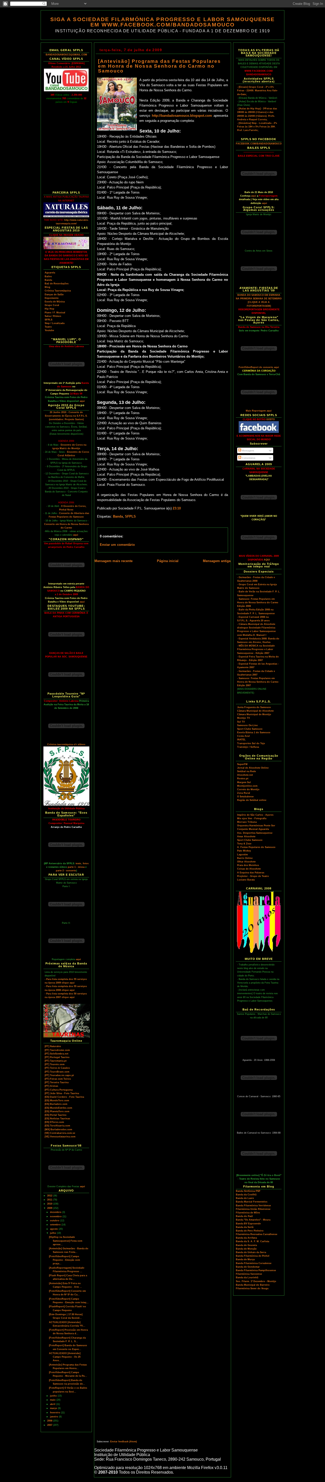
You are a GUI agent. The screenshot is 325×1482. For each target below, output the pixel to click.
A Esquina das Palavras (250, 872)
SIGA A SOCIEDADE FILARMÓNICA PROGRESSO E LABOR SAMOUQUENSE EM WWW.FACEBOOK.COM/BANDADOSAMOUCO (162, 21)
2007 (50, 1425)
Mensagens (247, 450)
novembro (56, 1216)
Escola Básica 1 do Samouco (253, 732)
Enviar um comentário (117, 545)
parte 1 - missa (76, 867)
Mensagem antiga (217, 561)
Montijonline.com (247, 786)
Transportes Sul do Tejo (251, 743)
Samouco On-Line (247, 725)
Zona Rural (243, 793)
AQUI (267, 560)
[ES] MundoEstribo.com (58, 1108)
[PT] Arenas (51, 1086)
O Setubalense (245, 796)
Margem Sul (244, 782)
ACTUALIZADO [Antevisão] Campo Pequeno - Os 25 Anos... (64, 1357)
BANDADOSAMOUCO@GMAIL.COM (66, 54)
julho (53, 1233)
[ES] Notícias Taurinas (57, 1118)
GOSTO (270, 419)
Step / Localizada (54, 323)
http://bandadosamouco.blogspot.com (182, 116)
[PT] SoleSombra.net (56, 1053)
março (54, 1408)
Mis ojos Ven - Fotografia (251, 818)
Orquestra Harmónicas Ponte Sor (256, 825)
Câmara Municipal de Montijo (254, 714)
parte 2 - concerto (66, 870)
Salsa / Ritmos (53, 316)
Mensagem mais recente (113, 561)
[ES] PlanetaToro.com (57, 1111)
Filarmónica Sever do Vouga (252, 1288)
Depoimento (52, 298)
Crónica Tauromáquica (58, 290)
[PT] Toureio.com (54, 1064)
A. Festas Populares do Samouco (256, 847)
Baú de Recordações (57, 283)
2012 (50, 1195)
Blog (47, 287)
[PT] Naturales (53, 1046)
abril (53, 1404)
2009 (50, 1208)
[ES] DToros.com (54, 1122)
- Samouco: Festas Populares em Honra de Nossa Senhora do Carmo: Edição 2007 (258, 682)
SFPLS (48, 319)
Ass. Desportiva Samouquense (254, 833)
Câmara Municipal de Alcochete (255, 711)
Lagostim (242, 854)
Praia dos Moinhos (248, 865)
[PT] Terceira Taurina (57, 1082)
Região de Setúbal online (251, 800)
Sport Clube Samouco (250, 729)
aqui (82, 401)
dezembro (56, 1212)
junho (54, 1396)
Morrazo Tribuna (247, 822)
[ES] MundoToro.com (57, 1100)
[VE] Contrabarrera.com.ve (60, 1133)
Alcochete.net (245, 775)
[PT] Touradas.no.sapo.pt (59, 1075)
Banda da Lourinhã (247, 1277)
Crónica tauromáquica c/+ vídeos (66, 744)
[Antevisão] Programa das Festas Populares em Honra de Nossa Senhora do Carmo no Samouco (159, 66)
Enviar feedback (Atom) (123, 1441)
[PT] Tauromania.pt (56, 1061)
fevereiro (55, 1412)
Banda (48, 280)
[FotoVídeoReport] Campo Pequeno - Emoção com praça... (64, 1260)
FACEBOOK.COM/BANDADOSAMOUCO (259, 143)
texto (78, 863)
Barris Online (245, 858)
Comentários (248, 458)
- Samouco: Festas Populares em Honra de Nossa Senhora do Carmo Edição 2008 (257, 602)
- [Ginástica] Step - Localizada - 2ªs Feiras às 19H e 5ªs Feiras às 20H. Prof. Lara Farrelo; (257, 126)
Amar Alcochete (246, 836)
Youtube (49, 330)
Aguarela (50, 272)
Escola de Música (55, 301)
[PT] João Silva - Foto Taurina (62, 1093)
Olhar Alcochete (246, 861)
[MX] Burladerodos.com (58, 1129)
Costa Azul (243, 736)
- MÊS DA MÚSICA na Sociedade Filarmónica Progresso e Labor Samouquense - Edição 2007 (256, 649)
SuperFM (242, 764)
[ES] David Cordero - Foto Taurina (64, 1097)
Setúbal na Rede (246, 771)
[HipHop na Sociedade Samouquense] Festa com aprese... (65, 1240)
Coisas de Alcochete (249, 869)
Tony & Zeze (244, 843)
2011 (50, 1199)
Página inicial (167, 561)
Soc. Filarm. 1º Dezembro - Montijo (256, 1281)
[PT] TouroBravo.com (57, 1071)
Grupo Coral (52, 305)
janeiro (54, 1416)
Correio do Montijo (248, 789)
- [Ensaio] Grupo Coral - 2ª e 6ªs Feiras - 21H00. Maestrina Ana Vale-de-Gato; (257, 90)
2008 (50, 1420)
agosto (54, 1229)
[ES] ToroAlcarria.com (57, 1125)
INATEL (241, 739)
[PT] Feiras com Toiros (58, 1079)
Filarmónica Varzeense (249, 1274)
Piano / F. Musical (55, 312)
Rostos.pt (242, 778)
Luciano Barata (246, 879)
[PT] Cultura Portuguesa (59, 1090)
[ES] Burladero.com (56, 1104)
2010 (50, 1203)
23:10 (177, 508)
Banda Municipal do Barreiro (253, 1285)
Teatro (48, 327)
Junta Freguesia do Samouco (254, 707)
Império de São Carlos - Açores (255, 815)
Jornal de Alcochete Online (253, 768)
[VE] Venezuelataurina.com (60, 1136)
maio (53, 1400)
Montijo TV (243, 718)
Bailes (48, 276)
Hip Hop (49, 308)
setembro (55, 1224)
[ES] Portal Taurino (56, 1115)
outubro (55, 1220)
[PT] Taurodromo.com (57, 1050)
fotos (86, 863)
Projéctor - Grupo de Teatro (253, 876)
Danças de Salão (54, 294)
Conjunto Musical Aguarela (253, 829)
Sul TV (241, 722)
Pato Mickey (244, 850)
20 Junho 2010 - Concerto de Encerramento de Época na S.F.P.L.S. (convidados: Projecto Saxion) (66, 416)
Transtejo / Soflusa (248, 747)
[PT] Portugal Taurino (57, 1057)
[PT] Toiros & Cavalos (57, 1068)
